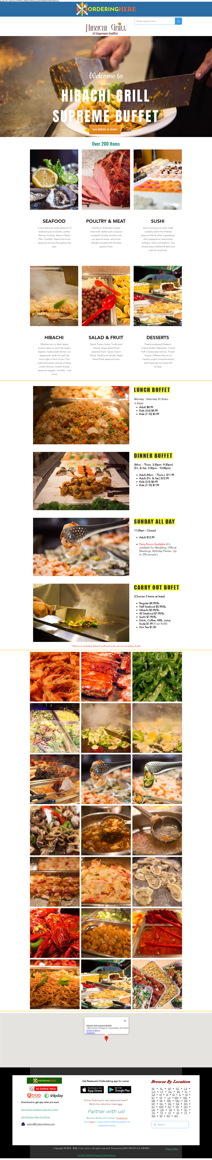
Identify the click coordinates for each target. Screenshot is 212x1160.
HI (160, 1094)
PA (170, 1109)
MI (161, 1100)
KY (161, 1097)
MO (178, 1100)
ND (170, 1103)
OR (162, 1109)
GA (153, 1094)
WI (161, 1115)
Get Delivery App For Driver (35, 1117)
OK (153, 1109)
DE (178, 1091)
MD (185, 1097)
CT (162, 1091)
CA (185, 1088)
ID (173, 1094)
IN (186, 1094)
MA (176, 1097)
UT (169, 1112)
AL (161, 1088)
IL (180, 1094)
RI (178, 1109)
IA (167, 1094)
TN (153, 1112)
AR (169, 1088)
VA (177, 1112)
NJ (153, 1106)
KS (153, 1097)
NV (169, 1106)
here (120, 1104)
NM (161, 1106)
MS (186, 1100)
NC (161, 1103)
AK (153, 1088)
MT (153, 1103)
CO (154, 1091)
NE (177, 1103)
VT (185, 1112)
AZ (177, 1088)
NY (177, 1106)
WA (154, 1115)
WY (176, 1115)
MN (169, 1100)
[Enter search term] (178, 21)
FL (186, 1091)
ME (153, 1100)
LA (169, 1097)
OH (186, 1106)
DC (170, 1091)
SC (185, 1109)
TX (161, 1112)
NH (186, 1103)
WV (168, 1115)
